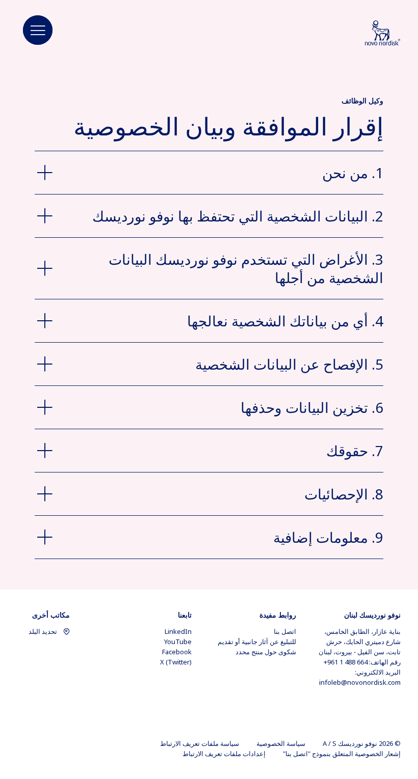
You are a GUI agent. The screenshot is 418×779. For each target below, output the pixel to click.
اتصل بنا (285, 631)
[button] (37, 30)
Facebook (177, 651)
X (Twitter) (176, 661)
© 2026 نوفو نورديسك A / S (362, 743)
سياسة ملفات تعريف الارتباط (199, 743)
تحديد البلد (43, 631)
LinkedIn (178, 631)
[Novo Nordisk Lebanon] (369, 33)
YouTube (178, 641)
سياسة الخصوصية (280, 743)
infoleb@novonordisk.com (360, 682)
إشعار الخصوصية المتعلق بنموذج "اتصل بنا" (342, 753)
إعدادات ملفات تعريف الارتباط (224, 753)
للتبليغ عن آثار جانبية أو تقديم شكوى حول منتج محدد (257, 646)
